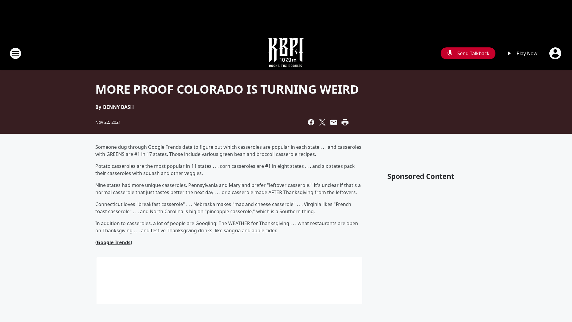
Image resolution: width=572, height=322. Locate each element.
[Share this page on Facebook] (311, 122)
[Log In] (555, 53)
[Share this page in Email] (333, 122)
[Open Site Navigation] (15, 53)
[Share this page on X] (322, 122)
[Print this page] (345, 122)
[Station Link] (286, 53)
